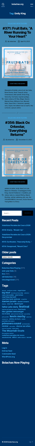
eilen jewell (17, 94)
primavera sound (11, 323)
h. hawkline (24, 193)
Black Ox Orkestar (11, 191)
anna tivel (21, 90)
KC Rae (16, 99)
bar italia (29, 90)
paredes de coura (8, 321)
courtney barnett (9, 297)
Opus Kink (12, 103)
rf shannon (20, 103)
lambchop (28, 317)
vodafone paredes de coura (13, 335)
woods (29, 337)
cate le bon (19, 295)
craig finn (24, 299)
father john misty (10, 307)
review (5, 326)
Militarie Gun (18, 101)
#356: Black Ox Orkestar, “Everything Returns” (17, 128)
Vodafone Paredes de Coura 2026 (16, 225)
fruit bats (15, 97)
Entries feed (7, 351)
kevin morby (17, 316)
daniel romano (23, 302)
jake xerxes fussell (17, 314)
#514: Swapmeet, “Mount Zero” (15, 246)
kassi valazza (9, 99)
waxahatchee (6, 337)
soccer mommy (6, 328)
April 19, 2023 (25, 41)
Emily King (25, 94)
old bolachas (7, 277)
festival (24, 306)
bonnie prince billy (17, 293)
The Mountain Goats (13, 330)
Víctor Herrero (28, 199)
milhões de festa (15, 319)
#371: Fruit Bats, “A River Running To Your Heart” (17, 32)
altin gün (4, 290)
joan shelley (27, 314)
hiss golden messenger (13, 311)
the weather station (8, 333)
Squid (10, 106)
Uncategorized (8, 280)
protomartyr (26, 324)
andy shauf (19, 188)
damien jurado (9, 301)
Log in (4, 348)
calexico (26, 293)
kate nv (12, 195)
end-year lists (8, 271)
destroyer (18, 304)
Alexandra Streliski (11, 90)
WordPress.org (8, 357)
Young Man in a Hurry (12, 202)
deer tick (10, 304)
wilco (14, 337)
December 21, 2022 (25, 140)
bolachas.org (17, 4)
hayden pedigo (24, 97)
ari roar (26, 188)
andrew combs (12, 290)
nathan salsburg (16, 197)
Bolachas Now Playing (17, 23)
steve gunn (15, 328)
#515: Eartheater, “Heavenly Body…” (17, 242)
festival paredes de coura (9, 309)
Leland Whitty (20, 195)
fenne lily (8, 97)
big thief (6, 292)
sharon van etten (23, 326)
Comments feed (9, 354)
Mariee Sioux (9, 101)
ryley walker (12, 326)
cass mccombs (8, 295)
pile (24, 197)
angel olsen (22, 290)
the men (19, 199)
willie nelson (22, 337)
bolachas (13, 41)
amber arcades (10, 188)
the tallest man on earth (21, 106)
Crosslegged (22, 191)
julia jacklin (5, 317)
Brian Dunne (9, 92)
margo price (5, 319)
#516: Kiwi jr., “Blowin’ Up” (12, 230)
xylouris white (16, 108)
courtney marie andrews (11, 299)
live (3, 274)
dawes (4, 304)
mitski (23, 319)
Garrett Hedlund (14, 193)
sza (27, 197)
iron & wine (6, 314)
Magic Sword (24, 99)
